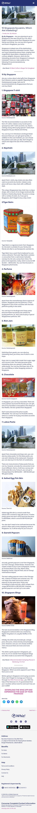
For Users (4, 750)
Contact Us (4, 773)
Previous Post (5, 710)
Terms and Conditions (7, 766)
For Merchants (5, 757)
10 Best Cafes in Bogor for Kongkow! (22, 68)
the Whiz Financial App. (16, 680)
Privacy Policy (5, 769)
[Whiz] (6, 3)
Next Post (32, 710)
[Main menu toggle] (33, 3)
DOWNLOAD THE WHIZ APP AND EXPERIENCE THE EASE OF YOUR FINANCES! (18, 692)
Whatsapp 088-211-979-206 (8, 808)
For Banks (4, 753)
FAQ (2, 776)
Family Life (6, 33)
